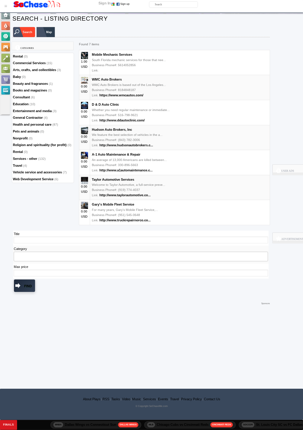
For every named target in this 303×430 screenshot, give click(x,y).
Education (21, 104)
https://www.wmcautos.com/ (121, 95)
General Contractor (28, 117)
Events (163, 399)
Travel (17, 165)
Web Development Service (33, 179)
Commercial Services (29, 63)
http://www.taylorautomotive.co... (125, 195)
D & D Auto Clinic (105, 104)
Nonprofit (20, 138)
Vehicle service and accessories (37, 172)
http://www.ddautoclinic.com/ (122, 120)
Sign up (125, 4)
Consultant (21, 97)
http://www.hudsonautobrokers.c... (126, 145)
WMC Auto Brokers (107, 79)
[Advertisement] (141, 312)
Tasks (115, 399)
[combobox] (141, 256)
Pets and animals (26, 131)
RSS (105, 399)
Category (20, 249)
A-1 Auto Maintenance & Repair (116, 154)
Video (126, 399)
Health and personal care (32, 124)
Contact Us (212, 399)
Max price (21, 267)
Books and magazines (30, 90)
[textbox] (16, 256)
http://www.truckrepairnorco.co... (125, 220)
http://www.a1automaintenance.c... (126, 170)
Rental (18, 56)
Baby (17, 77)
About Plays (91, 399)
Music (136, 399)
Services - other (25, 159)
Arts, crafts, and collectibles (34, 70)
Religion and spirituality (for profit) (40, 145)
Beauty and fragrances (30, 83)
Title (17, 234)
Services (149, 399)
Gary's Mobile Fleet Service (113, 204)
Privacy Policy (191, 399)
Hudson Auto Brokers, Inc (112, 129)
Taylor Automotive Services (113, 179)
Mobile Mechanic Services (112, 54)
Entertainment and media (32, 111)
